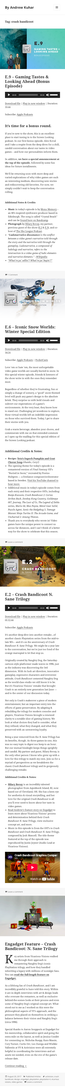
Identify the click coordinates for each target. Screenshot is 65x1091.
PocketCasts (41, 359)
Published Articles (33, 1076)
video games (17, 1082)
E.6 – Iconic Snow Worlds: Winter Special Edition (30, 329)
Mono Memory (49, 209)
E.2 (40, 227)
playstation (34, 1079)
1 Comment (13, 274)
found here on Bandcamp (34, 220)
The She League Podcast (29, 231)
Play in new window (34, 103)
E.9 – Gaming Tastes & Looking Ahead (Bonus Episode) (27, 81)
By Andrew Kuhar (19, 7)
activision (49, 1076)
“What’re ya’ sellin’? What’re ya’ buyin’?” (30, 260)
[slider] (54, 94)
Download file (12, 103)
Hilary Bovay (32, 223)
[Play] (8, 94)
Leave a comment (15, 542)
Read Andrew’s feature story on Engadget (30, 809)
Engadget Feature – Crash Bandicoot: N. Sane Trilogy (31, 946)
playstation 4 (45, 1079)
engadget (25, 1079)
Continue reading (16, 1065)
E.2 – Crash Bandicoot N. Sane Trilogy (29, 597)
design (17, 1079)
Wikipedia (41, 256)
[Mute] (47, 94)
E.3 (46, 227)
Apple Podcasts (25, 114)
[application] (32, 95)
